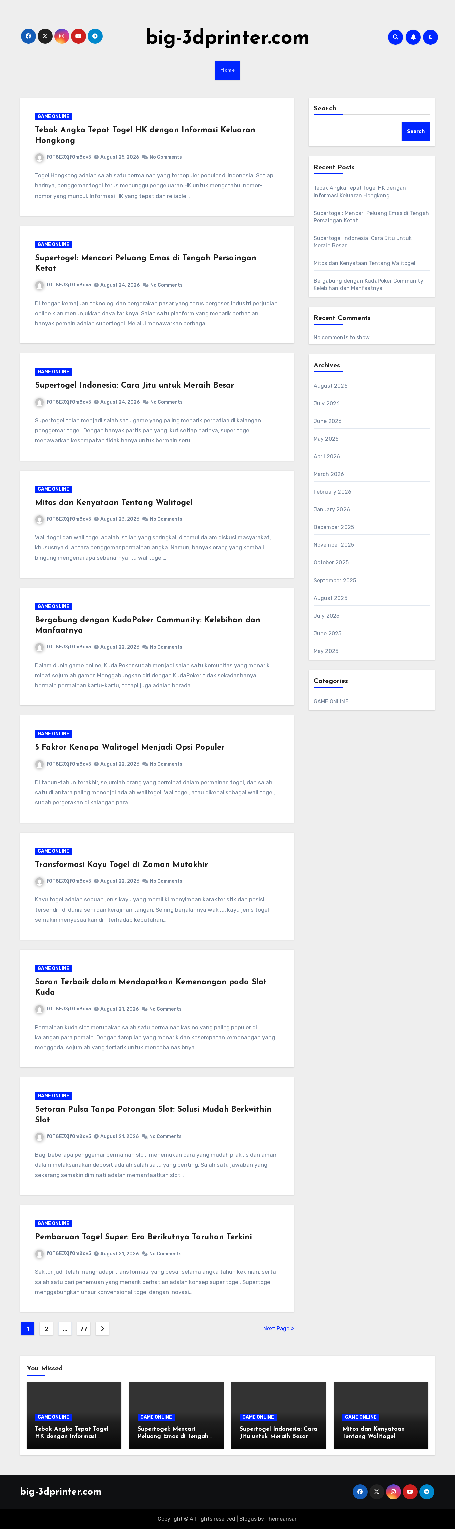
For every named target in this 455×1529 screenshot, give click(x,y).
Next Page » (278, 1328)
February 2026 (333, 492)
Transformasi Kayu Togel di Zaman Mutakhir (121, 865)
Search (325, 108)
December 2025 (334, 527)
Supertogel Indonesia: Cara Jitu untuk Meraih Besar (134, 386)
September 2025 (335, 580)
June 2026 (328, 421)
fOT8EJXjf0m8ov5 (68, 157)
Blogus (248, 1519)
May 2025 (326, 651)
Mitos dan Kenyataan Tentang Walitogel (114, 503)
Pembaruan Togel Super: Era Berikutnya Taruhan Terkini (143, 1237)
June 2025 (328, 633)
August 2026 (331, 386)
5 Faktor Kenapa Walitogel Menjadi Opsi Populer (130, 748)
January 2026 (332, 509)
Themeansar (280, 1519)
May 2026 (326, 439)
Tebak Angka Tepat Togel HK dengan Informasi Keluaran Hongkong (72, 1436)
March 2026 (329, 474)
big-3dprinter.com (228, 39)
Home (227, 70)
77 (83, 1329)
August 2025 (330, 598)
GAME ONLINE (53, 116)
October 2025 (331, 562)
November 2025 (334, 545)
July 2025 (327, 616)
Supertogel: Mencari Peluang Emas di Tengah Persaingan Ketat (173, 1436)
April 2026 (327, 456)
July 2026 (327, 403)
